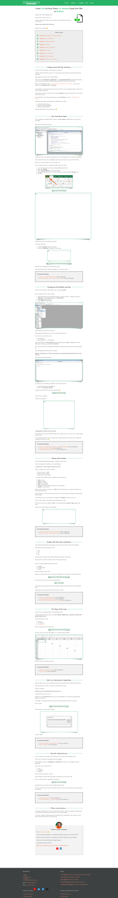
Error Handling (46, 56)
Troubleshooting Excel (66, 894)
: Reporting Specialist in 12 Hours (72, 882)
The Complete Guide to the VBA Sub (48, 449)
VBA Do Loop (43, 671)
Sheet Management (28, 896)
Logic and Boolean (47, 47)
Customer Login (27, 877)
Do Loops (45, 50)
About (25, 874)
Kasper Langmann (44, 832)
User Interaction (47, 53)
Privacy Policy (34, 880)
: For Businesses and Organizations (74, 884)
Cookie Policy (27, 880)
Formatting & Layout (28, 894)
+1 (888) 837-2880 (30, 885)
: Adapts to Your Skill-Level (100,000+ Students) (76, 874)
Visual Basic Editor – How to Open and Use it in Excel (52, 278)
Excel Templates (64, 896)
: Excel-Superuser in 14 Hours (70, 877)
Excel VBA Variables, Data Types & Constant (50, 533)
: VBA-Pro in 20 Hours (70, 879)
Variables (45, 44)
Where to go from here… (49, 59)
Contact (25, 876)
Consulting (26, 878)
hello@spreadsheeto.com (31, 882)
